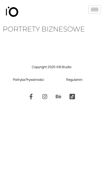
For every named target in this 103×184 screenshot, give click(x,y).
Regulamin (74, 79)
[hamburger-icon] (94, 10)
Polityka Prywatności (28, 79)
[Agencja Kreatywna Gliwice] (72, 96)
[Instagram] (44, 96)
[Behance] (58, 96)
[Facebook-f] (31, 96)
